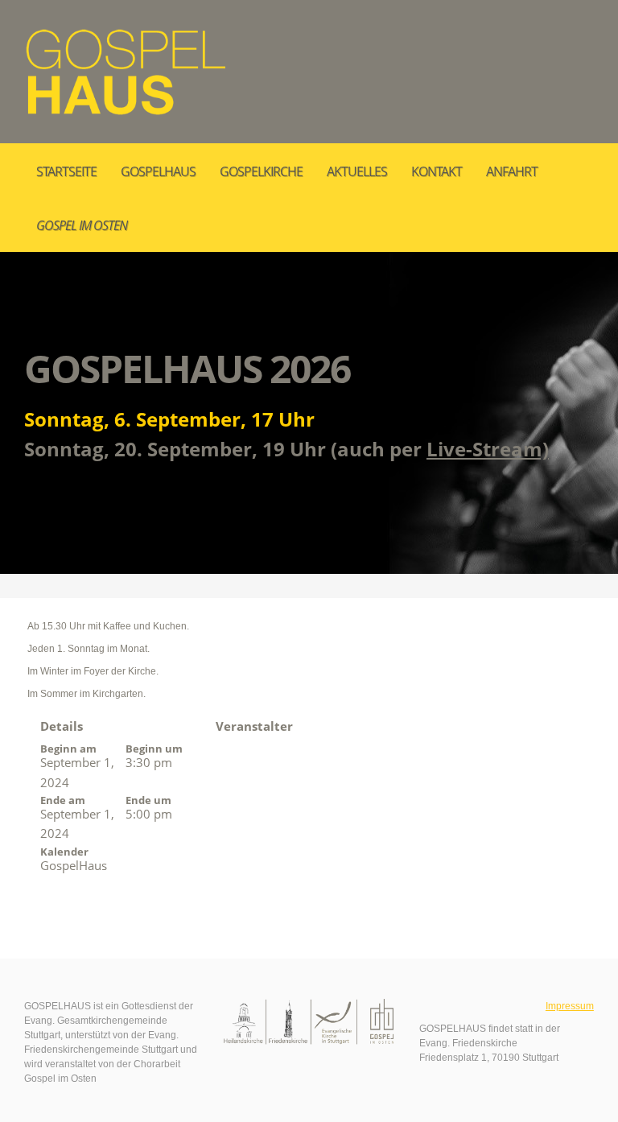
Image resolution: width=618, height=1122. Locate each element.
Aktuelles (357, 171)
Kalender (64, 851)
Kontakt (436, 171)
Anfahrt (512, 171)
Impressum (570, 1006)
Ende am (62, 800)
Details (61, 726)
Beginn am (68, 748)
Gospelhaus (158, 171)
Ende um (148, 800)
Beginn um (154, 748)
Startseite (66, 171)
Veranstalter (254, 726)
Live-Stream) (487, 448)
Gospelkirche (261, 171)
